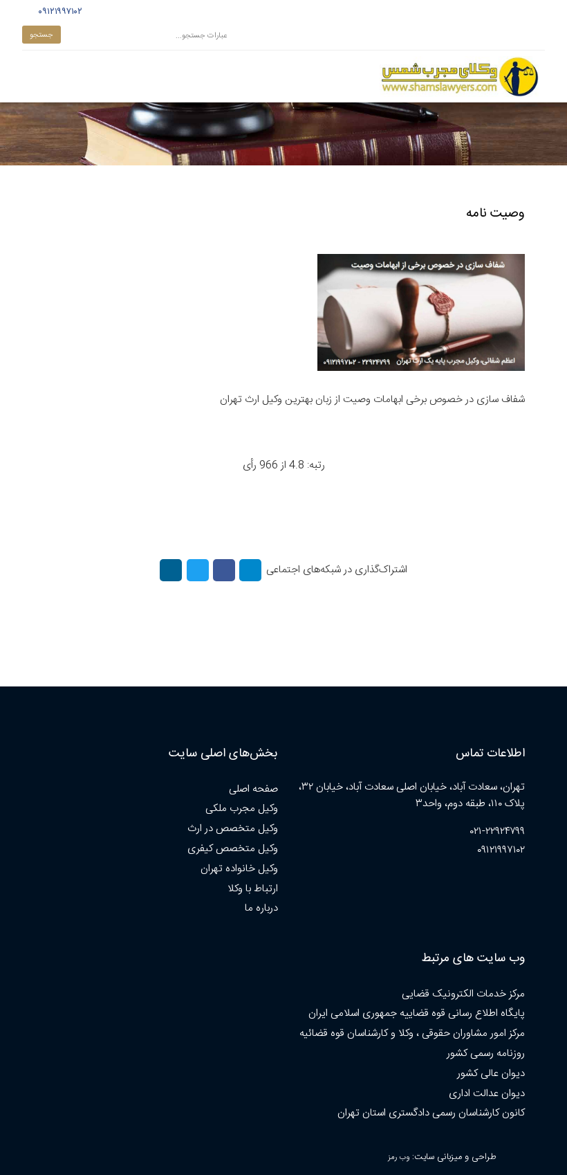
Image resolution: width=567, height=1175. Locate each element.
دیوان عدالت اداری (487, 1093)
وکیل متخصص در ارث (232, 828)
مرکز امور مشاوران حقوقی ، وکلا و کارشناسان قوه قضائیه (412, 1033)
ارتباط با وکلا (252, 889)
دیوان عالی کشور (491, 1073)
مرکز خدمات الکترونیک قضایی (463, 994)
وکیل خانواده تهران (239, 868)
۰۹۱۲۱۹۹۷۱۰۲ (58, 11)
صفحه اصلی (253, 789)
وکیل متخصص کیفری (232, 848)
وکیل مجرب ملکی (241, 808)
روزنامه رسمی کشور (486, 1053)
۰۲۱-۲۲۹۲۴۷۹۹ (497, 831)
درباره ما (261, 908)
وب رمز (398, 1157)
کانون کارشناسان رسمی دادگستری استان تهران (431, 1113)
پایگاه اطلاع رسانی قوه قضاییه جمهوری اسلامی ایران (416, 1013)
